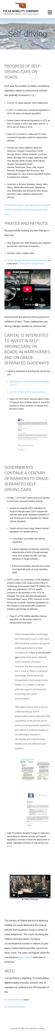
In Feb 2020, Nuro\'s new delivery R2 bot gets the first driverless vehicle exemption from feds (27, 210)
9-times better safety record (30, 263)
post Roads (25, 957)
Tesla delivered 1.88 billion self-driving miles (27, 260)
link (31, 95)
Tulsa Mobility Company (20, 11)
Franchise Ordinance (16, 1007)
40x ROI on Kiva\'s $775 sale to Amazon (28, 392)
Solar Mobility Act (15, 999)
